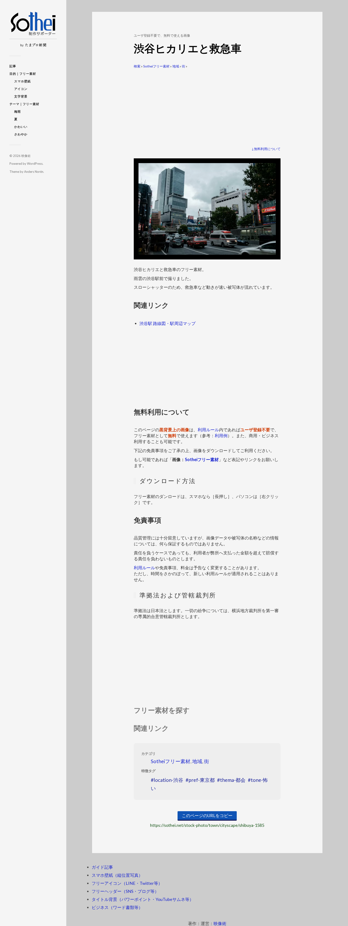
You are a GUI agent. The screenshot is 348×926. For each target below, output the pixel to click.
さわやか (20, 134)
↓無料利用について (266, 149)
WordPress (35, 163)
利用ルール (208, 429)
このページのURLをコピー (207, 815)
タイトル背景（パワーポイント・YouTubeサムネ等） (143, 899)
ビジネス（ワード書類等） (117, 907)
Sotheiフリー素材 (156, 66)
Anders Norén (33, 172)
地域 (175, 66)
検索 (137, 66)
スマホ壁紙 (22, 81)
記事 (12, 66)
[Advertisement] (207, 105)
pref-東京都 (201, 780)
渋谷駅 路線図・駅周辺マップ (167, 323)
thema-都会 (232, 780)
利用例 (221, 435)
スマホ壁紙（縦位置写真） (117, 875)
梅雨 (17, 111)
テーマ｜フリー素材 (24, 104)
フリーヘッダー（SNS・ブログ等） (125, 891)
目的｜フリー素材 (22, 74)
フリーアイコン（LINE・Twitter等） (127, 883)
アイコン (20, 89)
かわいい (20, 127)
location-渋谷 (168, 780)
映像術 (26, 156)
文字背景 (20, 96)
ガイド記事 (102, 867)
